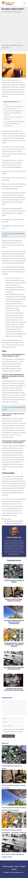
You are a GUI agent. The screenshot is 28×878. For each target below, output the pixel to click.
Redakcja (14, 869)
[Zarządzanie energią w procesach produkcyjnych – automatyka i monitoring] (14, 820)
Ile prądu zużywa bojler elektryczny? (13, 523)
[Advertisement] (14, 28)
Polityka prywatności (8, 866)
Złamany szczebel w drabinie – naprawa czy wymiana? (14, 599)
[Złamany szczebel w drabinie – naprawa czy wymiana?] (14, 777)
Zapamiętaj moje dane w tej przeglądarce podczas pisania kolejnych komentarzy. (13, 730)
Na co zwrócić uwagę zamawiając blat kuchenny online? (14, 668)
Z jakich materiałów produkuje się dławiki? (14, 581)
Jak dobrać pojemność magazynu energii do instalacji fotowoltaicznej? (14, 621)
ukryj (20, 101)
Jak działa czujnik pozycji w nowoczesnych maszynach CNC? (14, 689)
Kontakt (17, 866)
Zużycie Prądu (13, 45)
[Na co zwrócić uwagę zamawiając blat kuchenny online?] (14, 843)
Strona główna (5, 45)
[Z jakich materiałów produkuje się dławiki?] (14, 755)
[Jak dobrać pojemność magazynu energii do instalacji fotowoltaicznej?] (14, 797)
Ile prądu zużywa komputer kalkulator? (13, 521)
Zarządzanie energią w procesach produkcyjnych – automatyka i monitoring (14, 644)
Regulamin (22, 866)
